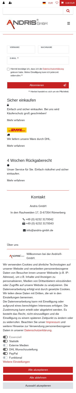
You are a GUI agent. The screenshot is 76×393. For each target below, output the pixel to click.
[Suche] (68, 10)
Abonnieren (37, 85)
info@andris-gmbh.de (40, 230)
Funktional (15, 357)
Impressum (53, 322)
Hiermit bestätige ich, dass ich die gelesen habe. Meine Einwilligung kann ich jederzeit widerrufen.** (37, 72)
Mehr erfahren (16, 120)
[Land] (44, 3)
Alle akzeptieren (38, 369)
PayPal (13, 353)
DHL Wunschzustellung (23, 349)
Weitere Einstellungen (16, 361)
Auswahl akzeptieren (38, 385)
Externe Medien (19, 345)
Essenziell (15, 337)
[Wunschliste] (57, 3)
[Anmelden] (4, 3)
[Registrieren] (10, 3)
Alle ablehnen (38, 377)
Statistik (14, 341)
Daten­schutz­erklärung (37, 330)
